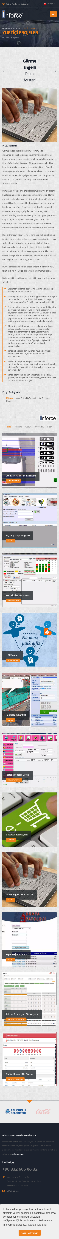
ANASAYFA (6, 28)
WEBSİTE (18, 427)
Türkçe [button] (50, 3)
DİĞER (49, 427)
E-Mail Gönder (13, 1191)
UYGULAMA (39, 427)
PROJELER (16, 28)
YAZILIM (28, 427)
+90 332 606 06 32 (19, 1169)
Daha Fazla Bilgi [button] (37, 1224)
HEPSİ (9, 427)
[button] (51, 544)
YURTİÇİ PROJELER (30, 28)
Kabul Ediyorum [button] (29, 1233)
